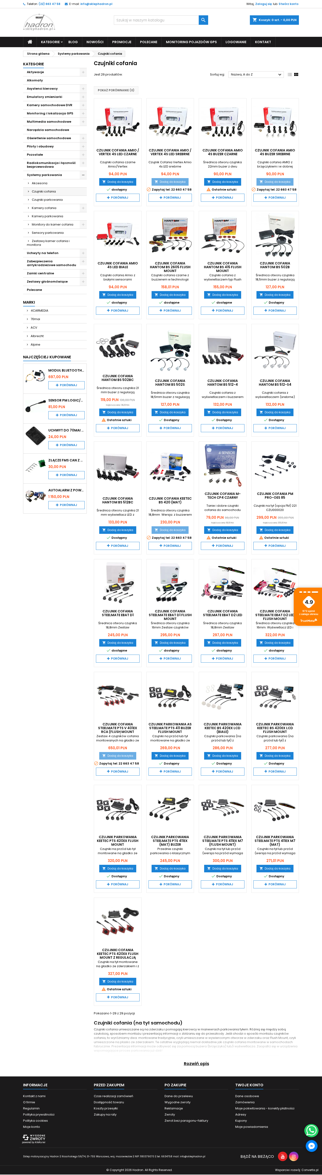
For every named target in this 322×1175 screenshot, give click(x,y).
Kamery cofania (44, 208)
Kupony (241, 1120)
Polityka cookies (35, 1120)
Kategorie (33, 64)
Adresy (240, 1114)
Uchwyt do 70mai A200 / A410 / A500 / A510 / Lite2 (66, 430)
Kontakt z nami (34, 1096)
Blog (73, 42)
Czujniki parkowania (47, 199)
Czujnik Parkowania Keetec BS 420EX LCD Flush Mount (275, 728)
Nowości (95, 42)
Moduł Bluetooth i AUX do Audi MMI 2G (66, 370)
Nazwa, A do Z (257, 75)
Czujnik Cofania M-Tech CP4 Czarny (223, 495)
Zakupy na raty (105, 1114)
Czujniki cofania (44, 191)
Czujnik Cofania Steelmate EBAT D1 (118, 613)
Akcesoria (39, 183)
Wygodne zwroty (177, 1102)
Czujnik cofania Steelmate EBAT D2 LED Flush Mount (275, 615)
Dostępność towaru (109, 1102)
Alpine (35, 344)
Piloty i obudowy (40, 146)
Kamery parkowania (47, 216)
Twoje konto (249, 1085)
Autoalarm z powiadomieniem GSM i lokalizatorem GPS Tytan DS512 (66, 490)
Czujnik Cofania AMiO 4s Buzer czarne (222, 152)
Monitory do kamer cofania (52, 224)
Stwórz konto (288, 4)
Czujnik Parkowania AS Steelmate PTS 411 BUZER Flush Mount (170, 728)
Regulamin (31, 1108)
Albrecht (37, 336)
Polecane (148, 42)
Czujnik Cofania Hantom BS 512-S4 (275, 382)
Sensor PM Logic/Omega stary (66, 400)
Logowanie (236, 42)
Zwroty (170, 1114)
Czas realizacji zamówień (113, 1096)
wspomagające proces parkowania (122, 1050)
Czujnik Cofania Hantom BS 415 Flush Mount (222, 267)
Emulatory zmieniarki (44, 97)
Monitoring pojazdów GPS (191, 42)
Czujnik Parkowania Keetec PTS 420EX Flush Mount (117, 841)
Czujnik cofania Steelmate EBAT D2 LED (222, 613)
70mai (35, 319)
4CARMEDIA (39, 310)
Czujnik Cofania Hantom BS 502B (275, 265)
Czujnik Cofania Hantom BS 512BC (117, 500)
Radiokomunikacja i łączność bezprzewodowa (51, 165)
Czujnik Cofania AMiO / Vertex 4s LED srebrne (170, 152)
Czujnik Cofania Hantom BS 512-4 (222, 382)
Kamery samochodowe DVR (49, 105)
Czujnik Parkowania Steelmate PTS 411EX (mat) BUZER (170, 841)
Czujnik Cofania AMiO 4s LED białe (118, 265)
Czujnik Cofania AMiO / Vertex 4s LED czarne (117, 152)
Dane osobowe (247, 1096)
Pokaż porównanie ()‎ (116, 90)
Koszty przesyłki (106, 1108)
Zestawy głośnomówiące (47, 281)
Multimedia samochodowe (49, 121)
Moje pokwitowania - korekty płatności (264, 1108)
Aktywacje (35, 72)
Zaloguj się (263, 4)
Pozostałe (35, 154)
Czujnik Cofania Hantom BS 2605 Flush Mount (170, 267)
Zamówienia (245, 1102)
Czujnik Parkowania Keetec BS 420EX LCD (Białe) (223, 728)
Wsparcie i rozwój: (296, 1170)
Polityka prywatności (38, 1114)
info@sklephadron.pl (96, 4)
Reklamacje (174, 1108)
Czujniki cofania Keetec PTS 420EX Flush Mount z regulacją (117, 954)
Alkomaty (35, 80)
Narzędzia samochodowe (48, 130)
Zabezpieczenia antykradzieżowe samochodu (51, 263)
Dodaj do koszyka (117, 182)
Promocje (121, 42)
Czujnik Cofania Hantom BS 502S (170, 382)
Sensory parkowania (48, 232)
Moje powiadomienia (251, 1127)
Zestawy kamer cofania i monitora (48, 243)
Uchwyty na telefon (42, 253)
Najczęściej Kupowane (47, 357)
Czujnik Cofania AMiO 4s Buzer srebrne (275, 152)
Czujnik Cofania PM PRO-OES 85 (275, 495)
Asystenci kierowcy (42, 88)
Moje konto (31, 1127)
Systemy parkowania (44, 175)
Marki (29, 302)
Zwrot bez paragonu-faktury (186, 1120)
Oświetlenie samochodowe (49, 138)
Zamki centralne (40, 273)
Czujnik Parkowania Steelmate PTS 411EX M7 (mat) (275, 841)
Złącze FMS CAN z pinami (66, 460)
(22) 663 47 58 (49, 4)
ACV (33, 327)
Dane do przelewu (179, 1096)
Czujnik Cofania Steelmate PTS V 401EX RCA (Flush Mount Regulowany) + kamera (118, 730)
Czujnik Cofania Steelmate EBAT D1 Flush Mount (170, 615)
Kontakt (263, 42)
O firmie (29, 1102)
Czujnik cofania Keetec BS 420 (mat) (170, 500)
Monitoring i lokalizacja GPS (50, 113)
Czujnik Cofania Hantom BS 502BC (118, 378)
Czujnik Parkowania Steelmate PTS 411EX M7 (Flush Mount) (222, 841)
